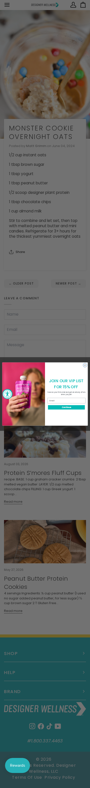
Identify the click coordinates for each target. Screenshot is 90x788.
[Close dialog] (85, 365)
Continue (66, 407)
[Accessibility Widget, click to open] (7, 394)
